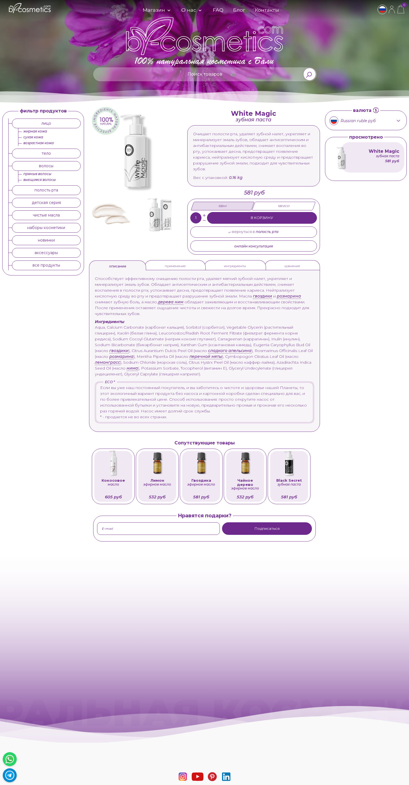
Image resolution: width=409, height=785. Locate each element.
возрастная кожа (38, 143)
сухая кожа (33, 137)
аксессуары (46, 252)
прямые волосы (37, 174)
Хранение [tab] (292, 266)
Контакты (267, 10)
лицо (46, 123)
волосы (46, 165)
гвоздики (262, 296)
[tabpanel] (204, 350)
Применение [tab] (175, 266)
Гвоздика (201, 482)
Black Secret (289, 482)
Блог (239, 10)
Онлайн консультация (253, 246)
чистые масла (46, 215)
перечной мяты (205, 356)
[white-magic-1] (160, 213)
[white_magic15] (111, 213)
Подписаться (267, 528)
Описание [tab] (117, 266)
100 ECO (283, 206)
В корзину (262, 217)
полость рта (46, 190)
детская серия (46, 202)
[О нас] (199, 10)
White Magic (384, 153)
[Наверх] (402, 778)
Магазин (154, 10)
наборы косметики (46, 227)
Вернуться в (255, 231)
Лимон (157, 482)
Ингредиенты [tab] (235, 266)
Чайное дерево (245, 484)
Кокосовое (113, 482)
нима (132, 368)
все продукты (46, 265)
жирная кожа (35, 131)
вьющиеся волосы (39, 180)
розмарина (289, 296)
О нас (188, 10)
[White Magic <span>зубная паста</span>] (341, 157)
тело (46, 153)
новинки (46, 240)
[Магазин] (168, 10)
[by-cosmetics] (30, 10)
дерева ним (170, 301)
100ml (223, 206)
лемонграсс (107, 362)
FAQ (218, 10)
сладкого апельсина (230, 350)
